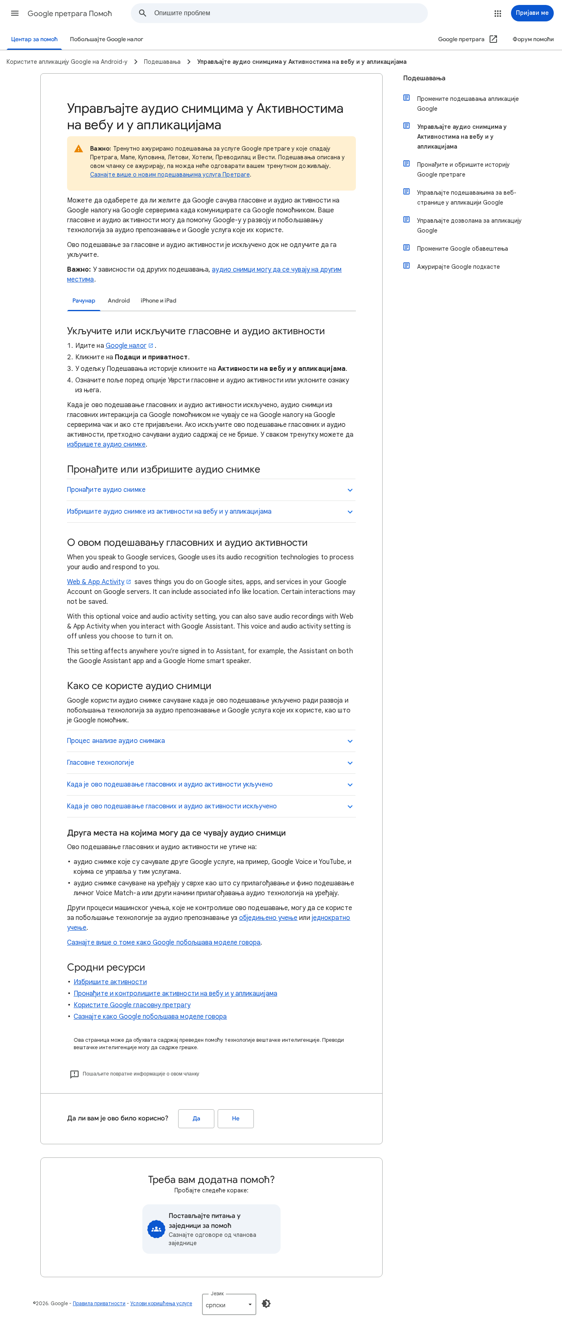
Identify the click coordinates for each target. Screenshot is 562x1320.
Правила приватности (99, 1303)
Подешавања (424, 78)
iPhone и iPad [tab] (158, 300)
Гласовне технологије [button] (100, 763)
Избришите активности (110, 982)
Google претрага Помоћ (70, 13)
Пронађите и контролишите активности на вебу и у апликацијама (175, 993)
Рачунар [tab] (83, 300)
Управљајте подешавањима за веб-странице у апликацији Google (466, 197)
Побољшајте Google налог (106, 39)
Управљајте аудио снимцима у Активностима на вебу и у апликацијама (462, 136)
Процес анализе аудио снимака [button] (116, 741)
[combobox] (290, 13)
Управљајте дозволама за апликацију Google (469, 225)
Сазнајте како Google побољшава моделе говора (150, 1017)
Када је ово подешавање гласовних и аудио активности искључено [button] (172, 806)
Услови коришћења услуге (161, 1303)
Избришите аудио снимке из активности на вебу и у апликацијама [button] (169, 512)
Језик (217, 1293)
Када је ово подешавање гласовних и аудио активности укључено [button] (170, 784)
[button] (15, 13)
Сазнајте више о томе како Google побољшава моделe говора (163, 942)
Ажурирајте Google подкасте (458, 266)
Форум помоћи (533, 39)
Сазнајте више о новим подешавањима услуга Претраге (170, 174)
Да (196, 1118)
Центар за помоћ (34, 39)
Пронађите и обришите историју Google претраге (463, 169)
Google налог (126, 346)
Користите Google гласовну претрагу (132, 1005)
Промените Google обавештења (462, 248)
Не (235, 1118)
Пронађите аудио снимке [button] (106, 490)
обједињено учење (268, 918)
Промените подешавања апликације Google (468, 103)
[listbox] (229, 1304)
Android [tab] (119, 300)
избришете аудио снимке (106, 444)
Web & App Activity (95, 582)
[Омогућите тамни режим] (266, 1303)
